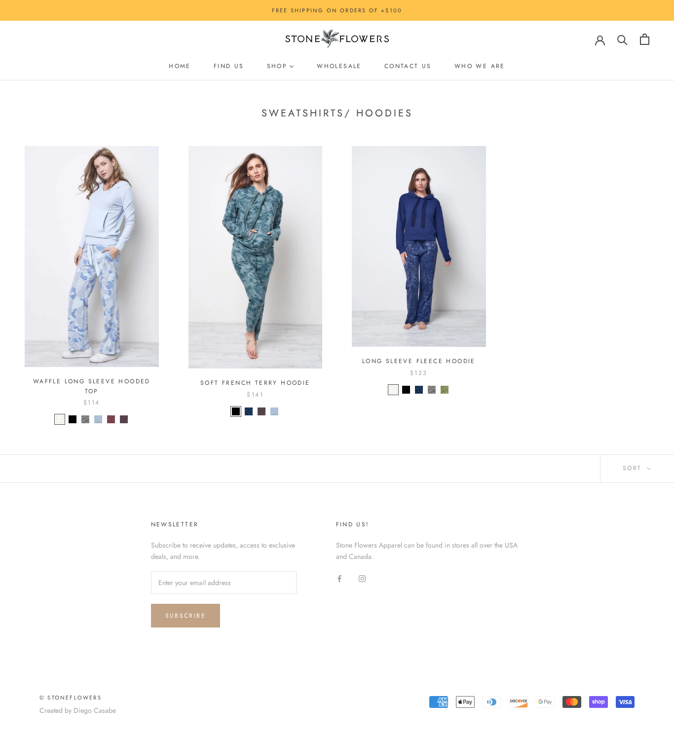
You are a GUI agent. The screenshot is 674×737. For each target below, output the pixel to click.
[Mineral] (85, 419)
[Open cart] (644, 39)
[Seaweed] (445, 390)
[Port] (124, 419)
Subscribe (185, 615)
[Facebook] (339, 578)
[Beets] (111, 419)
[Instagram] (362, 578)
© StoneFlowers (70, 697)
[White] (60, 419)
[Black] (72, 419)
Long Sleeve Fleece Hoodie (419, 361)
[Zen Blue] (98, 419)
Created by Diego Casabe (77, 710)
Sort (634, 468)
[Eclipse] (249, 411)
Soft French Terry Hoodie (255, 382)
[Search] (622, 39)
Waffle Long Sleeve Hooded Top (91, 386)
